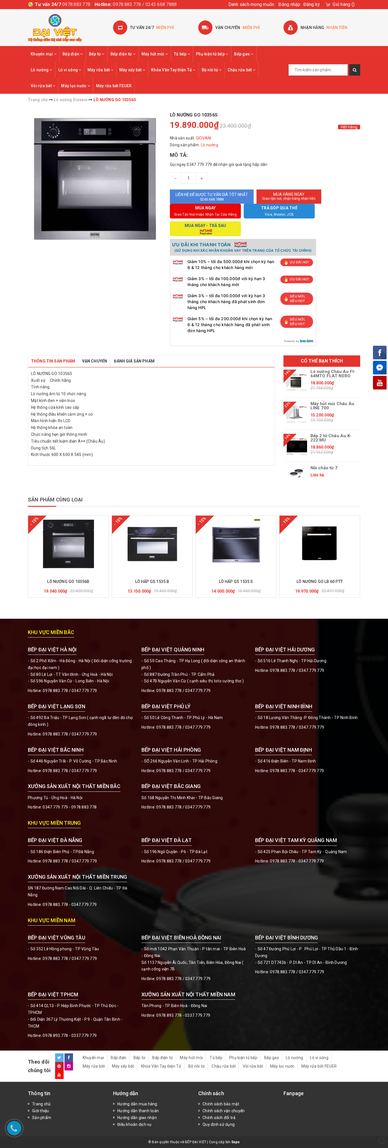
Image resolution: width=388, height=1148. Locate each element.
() (343, 4)
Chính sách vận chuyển (224, 1111)
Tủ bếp (180, 54)
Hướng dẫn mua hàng (137, 1104)
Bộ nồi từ (210, 70)
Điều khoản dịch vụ (134, 1124)
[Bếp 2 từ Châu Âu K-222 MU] (296, 446)
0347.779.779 (84, 690)
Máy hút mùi (153, 54)
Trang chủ (41, 1104)
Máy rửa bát (99, 70)
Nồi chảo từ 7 (323, 468)
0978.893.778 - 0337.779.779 (70, 1035)
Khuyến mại (42, 54)
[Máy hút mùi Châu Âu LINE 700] (296, 414)
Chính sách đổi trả (219, 1117)
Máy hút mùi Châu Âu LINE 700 (332, 406)
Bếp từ (95, 54)
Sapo (235, 1142)
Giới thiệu (40, 1111)
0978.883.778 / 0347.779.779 (70, 958)
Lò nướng (40, 70)
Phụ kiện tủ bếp (211, 54)
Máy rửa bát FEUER (114, 86)
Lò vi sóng (68, 70)
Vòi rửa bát (42, 86)
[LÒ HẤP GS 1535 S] (236, 544)
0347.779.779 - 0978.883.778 (70, 807)
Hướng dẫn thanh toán (138, 1111)
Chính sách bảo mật (221, 1104)
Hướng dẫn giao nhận (137, 1117)
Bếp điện (71, 54)
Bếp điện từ (121, 54)
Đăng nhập (289, 4)
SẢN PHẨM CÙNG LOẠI (55, 500)
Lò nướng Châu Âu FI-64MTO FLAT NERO (333, 374)
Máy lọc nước (74, 86)
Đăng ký (311, 4)
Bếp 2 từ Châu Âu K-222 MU (330, 438)
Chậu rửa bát (240, 70)
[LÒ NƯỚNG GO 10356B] (68, 544)
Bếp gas (242, 54)
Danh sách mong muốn (251, 4)
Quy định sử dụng (219, 1124)
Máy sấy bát (131, 70)
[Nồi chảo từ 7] (296, 473)
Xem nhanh (82, 573)
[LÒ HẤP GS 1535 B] (152, 544)
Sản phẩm (41, 1117)
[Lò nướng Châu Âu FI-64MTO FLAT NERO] (296, 382)
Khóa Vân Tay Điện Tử (172, 70)
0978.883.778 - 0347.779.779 (297, 770)
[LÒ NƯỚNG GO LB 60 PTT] (319, 544)
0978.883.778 (76, 4)
